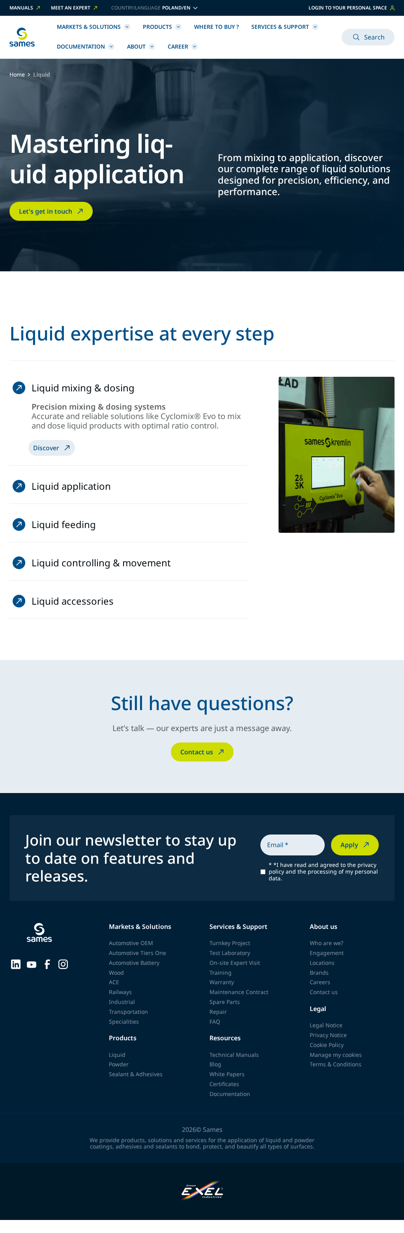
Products (157, 26)
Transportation (128, 1011)
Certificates (224, 1084)
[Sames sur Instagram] (63, 963)
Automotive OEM (131, 943)
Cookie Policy (327, 1045)
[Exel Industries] (202, 1191)
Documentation (81, 46)
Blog (215, 1064)
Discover (46, 448)
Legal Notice (326, 1025)
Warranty (221, 982)
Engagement (327, 953)
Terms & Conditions (335, 1064)
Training (220, 972)
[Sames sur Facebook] (47, 963)
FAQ (214, 1021)
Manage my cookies (336, 1054)
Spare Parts (224, 1002)
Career (178, 46)
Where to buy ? (216, 26)
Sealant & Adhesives (136, 1074)
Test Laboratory (229, 953)
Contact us (196, 752)
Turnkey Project (229, 943)
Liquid (117, 1054)
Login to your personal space (348, 7)
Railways (120, 992)
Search (374, 37)
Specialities (124, 1021)
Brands (319, 972)
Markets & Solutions (89, 26)
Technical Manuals (234, 1054)
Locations (322, 962)
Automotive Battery (134, 962)
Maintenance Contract (238, 992)
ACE (114, 982)
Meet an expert (70, 8)
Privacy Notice (328, 1035)
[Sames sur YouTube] (31, 963)
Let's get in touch (45, 211)
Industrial (122, 1002)
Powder (119, 1064)
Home (17, 74)
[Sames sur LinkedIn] (15, 963)
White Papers (227, 1074)
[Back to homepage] (22, 37)
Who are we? (326, 943)
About (136, 46)
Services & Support (280, 26)
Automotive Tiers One (137, 953)
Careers (320, 982)
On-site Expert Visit (234, 962)
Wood (116, 972)
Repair (218, 1011)
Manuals (21, 8)
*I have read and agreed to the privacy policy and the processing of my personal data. (323, 872)
